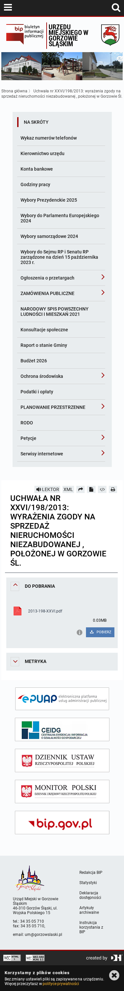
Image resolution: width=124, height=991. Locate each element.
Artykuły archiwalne (89, 910)
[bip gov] (62, 822)
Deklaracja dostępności (90, 895)
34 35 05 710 (32, 921)
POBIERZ (103, 632)
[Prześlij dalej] (80, 489)
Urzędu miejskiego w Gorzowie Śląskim (68, 35)
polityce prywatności (61, 983)
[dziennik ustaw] (62, 760)
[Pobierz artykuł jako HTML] (102, 489)
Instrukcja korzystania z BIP (91, 927)
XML (68, 489)
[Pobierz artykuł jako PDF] (91, 489)
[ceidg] (62, 729)
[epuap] (62, 698)
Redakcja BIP (91, 872)
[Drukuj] (113, 489)
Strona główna (14, 91)
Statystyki (88, 882)
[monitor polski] (62, 791)
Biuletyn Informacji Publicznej (25, 35)
